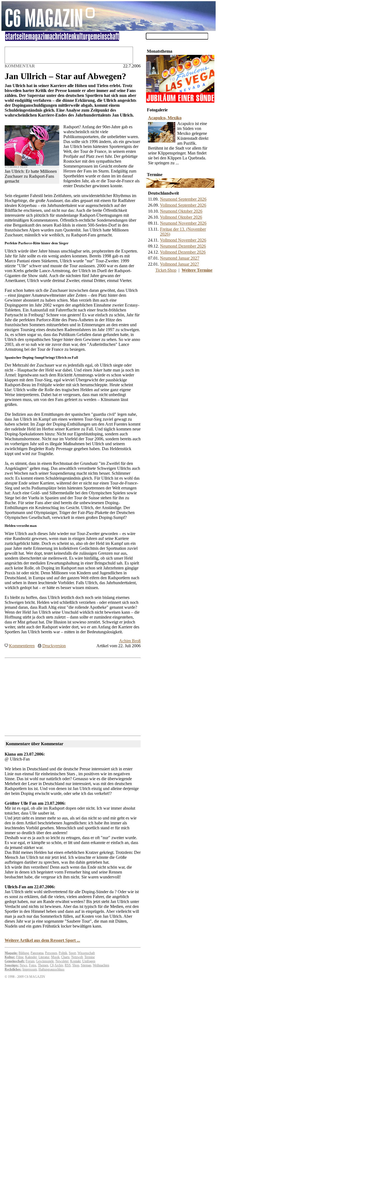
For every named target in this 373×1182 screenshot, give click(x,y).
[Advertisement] (180, 313)
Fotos (32, 965)
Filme (19, 957)
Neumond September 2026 (183, 199)
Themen (43, 965)
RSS (68, 965)
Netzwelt (77, 957)
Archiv (58, 965)
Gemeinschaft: (15, 961)
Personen (51, 953)
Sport (72, 953)
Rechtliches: (13, 969)
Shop (75, 965)
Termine (89, 957)
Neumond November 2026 (183, 223)
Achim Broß (130, 640)
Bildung (24, 953)
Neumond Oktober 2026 (181, 211)
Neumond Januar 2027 (179, 258)
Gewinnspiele (45, 961)
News (23, 965)
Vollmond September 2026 (183, 205)
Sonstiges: (12, 965)
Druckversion (54, 645)
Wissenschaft (86, 953)
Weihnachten (101, 965)
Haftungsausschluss (51, 969)
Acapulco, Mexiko (165, 117)
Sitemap (86, 965)
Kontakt (75, 961)
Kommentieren (22, 645)
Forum (30, 961)
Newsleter (62, 961)
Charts (65, 957)
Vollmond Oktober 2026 (181, 217)
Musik (55, 957)
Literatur (44, 957)
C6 (52, 965)
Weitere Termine (197, 270)
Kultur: (10, 957)
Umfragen (88, 961)
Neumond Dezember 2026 (183, 246)
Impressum (29, 969)
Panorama (37, 953)
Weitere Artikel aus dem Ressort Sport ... (42, 940)
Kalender (31, 957)
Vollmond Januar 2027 (179, 264)
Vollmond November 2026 (183, 240)
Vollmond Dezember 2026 (183, 252)
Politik (63, 953)
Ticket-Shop (165, 270)
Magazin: (11, 953)
